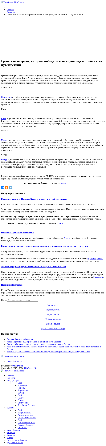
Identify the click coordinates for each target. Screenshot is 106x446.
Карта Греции (53, 314)
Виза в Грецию (53, 324)
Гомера (67, 238)
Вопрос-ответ (53, 305)
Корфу (4, 159)
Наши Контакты (14, 361)
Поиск (4, 300)
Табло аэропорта (53, 319)
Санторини (6, 97)
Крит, (3, 118)
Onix (17, 366)
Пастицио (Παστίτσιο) (11, 285)
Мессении (98, 277)
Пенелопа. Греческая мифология (17, 232)
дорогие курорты (95, 258)
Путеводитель (53, 310)
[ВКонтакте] (2, 187)
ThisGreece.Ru (30, 368)
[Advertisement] (53, 37)
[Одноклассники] (6, 187)
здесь (60, 223)
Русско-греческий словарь (53, 328)
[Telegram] (10, 187)
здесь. (64, 183)
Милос (4, 140)
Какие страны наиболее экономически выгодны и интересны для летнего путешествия (44, 246)
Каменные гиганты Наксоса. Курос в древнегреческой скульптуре (34, 199)
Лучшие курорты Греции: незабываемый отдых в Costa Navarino (33, 266)
